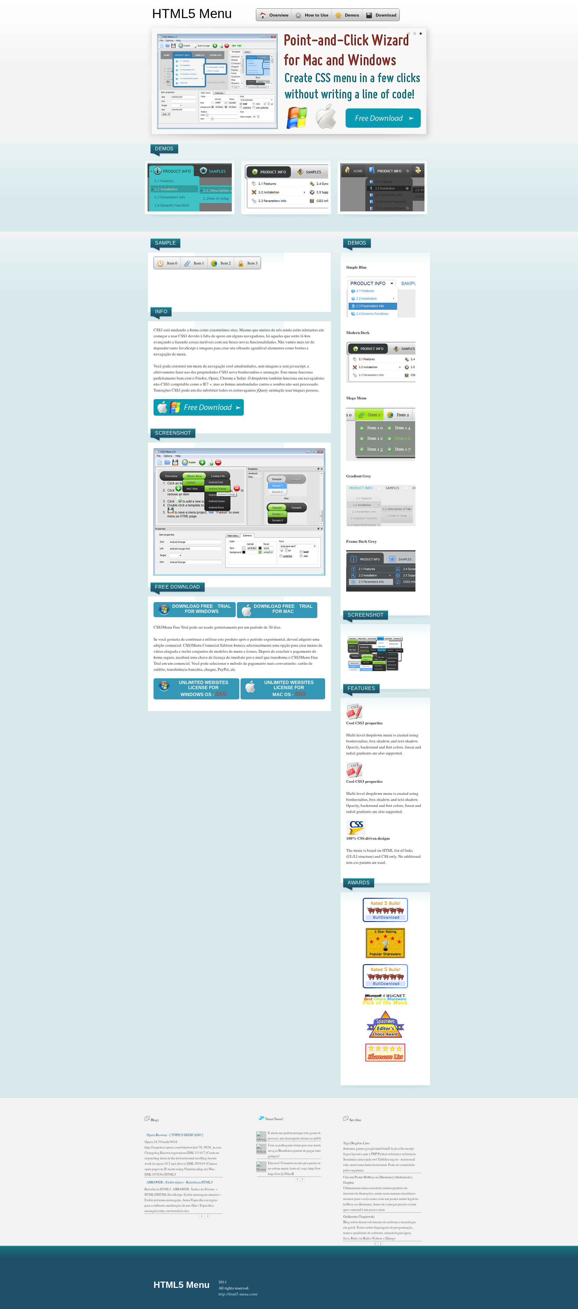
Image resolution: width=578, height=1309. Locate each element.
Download (386, 15)
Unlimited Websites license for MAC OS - (289, 689)
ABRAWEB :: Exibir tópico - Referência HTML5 (180, 1182)
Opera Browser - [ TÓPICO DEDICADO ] (175, 1134)
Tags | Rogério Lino (356, 1143)
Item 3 (252, 263)
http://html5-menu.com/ (238, 1294)
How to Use (316, 15)
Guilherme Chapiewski (358, 1216)
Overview (278, 15)
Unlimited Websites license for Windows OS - (203, 689)
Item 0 (172, 263)
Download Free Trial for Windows (201, 609)
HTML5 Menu (182, 1285)
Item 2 (226, 263)
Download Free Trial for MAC (283, 609)
